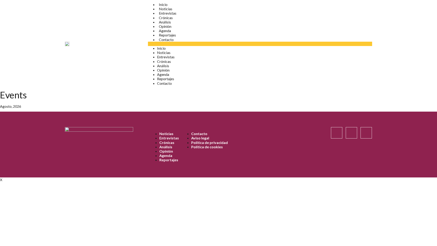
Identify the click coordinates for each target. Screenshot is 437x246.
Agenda (165, 30)
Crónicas (166, 17)
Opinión (165, 26)
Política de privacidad (209, 142)
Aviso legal (200, 138)
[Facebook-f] (351, 132)
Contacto (166, 39)
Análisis (165, 22)
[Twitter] (366, 132)
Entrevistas (167, 13)
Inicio (163, 4)
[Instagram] (336, 132)
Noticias (165, 9)
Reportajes (167, 35)
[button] (260, 44)
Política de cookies (207, 147)
